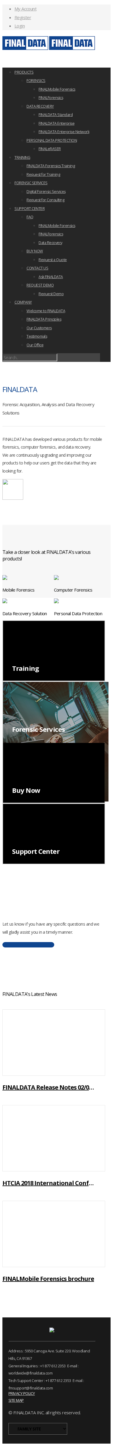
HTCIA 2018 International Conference (48, 1183)
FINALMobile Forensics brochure (48, 1279)
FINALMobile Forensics (57, 89)
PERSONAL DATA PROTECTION (52, 140)
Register (22, 17)
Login (19, 26)
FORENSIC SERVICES (31, 182)
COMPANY (23, 302)
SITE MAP (16, 1400)
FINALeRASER (50, 148)
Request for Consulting (45, 199)
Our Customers (39, 327)
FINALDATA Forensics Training (51, 165)
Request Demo (51, 293)
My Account (25, 9)
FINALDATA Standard (56, 114)
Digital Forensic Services (46, 191)
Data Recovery (50, 242)
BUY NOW (35, 251)
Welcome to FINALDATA (46, 310)
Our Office (35, 345)
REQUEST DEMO (40, 285)
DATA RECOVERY (40, 106)
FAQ (30, 217)
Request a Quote (53, 259)
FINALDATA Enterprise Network (64, 131)
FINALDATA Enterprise (56, 123)
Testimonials (37, 336)
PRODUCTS (23, 72)
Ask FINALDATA (51, 276)
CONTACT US (37, 268)
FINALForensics (51, 97)
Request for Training (43, 174)
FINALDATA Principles (44, 319)
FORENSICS (36, 80)
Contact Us (28, 944)
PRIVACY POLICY (21, 1393)
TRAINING (22, 157)
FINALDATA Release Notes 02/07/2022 (48, 1087)
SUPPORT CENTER (29, 208)
